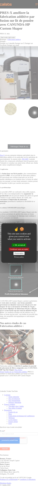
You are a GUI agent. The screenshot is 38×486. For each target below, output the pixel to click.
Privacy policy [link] (19, 257)
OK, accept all (19, 245)
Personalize (19, 253)
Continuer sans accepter (19, 249)
